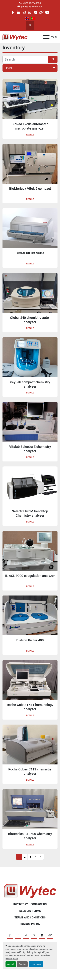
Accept (10, 964)
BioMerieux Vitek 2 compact (30, 189)
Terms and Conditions (30, 917)
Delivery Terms (30, 910)
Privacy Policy (30, 924)
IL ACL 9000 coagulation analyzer (30, 576)
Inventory (20, 904)
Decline (22, 964)
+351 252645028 (32, 3)
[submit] (53, 59)
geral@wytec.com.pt (32, 6)
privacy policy (12, 958)
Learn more (36, 964)
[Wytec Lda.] (30, 890)
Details (30, 135)
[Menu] (46, 37)
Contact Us (38, 904)
